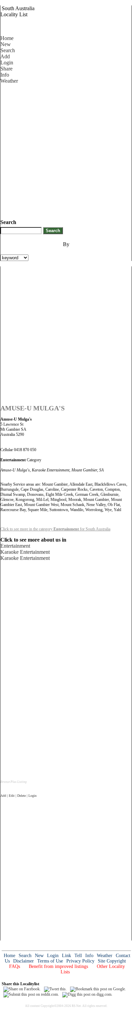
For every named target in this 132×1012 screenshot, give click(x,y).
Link (66, 955)
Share (6, 69)
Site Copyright (112, 961)
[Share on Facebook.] (22, 989)
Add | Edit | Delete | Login (18, 795)
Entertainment (15, 546)
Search (7, 50)
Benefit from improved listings (58, 966)
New (5, 44)
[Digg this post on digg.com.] (87, 994)
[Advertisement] (66, 150)
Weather (9, 81)
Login (6, 62)
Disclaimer (23, 961)
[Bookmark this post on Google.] (98, 989)
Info (4, 75)
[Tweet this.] (55, 989)
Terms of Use (50, 961)
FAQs (14, 966)
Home (7, 38)
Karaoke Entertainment (25, 552)
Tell (78, 955)
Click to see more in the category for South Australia (55, 529)
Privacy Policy (80, 961)
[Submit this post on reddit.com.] (31, 994)
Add (5, 56)
